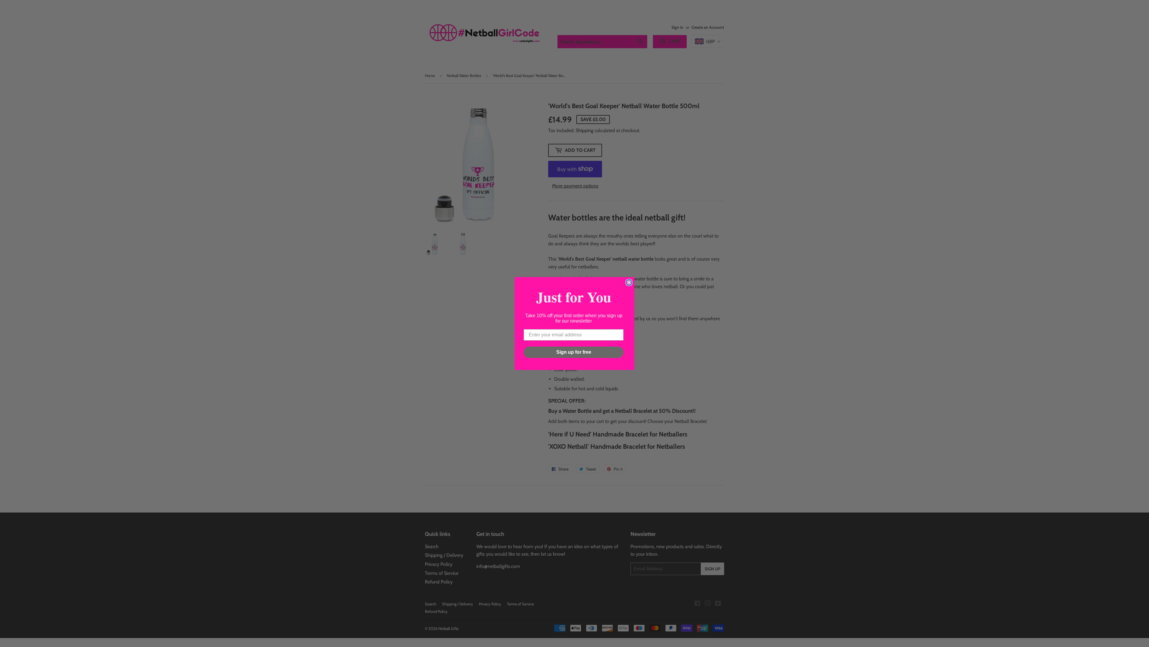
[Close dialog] (629, 282)
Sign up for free (573, 352)
